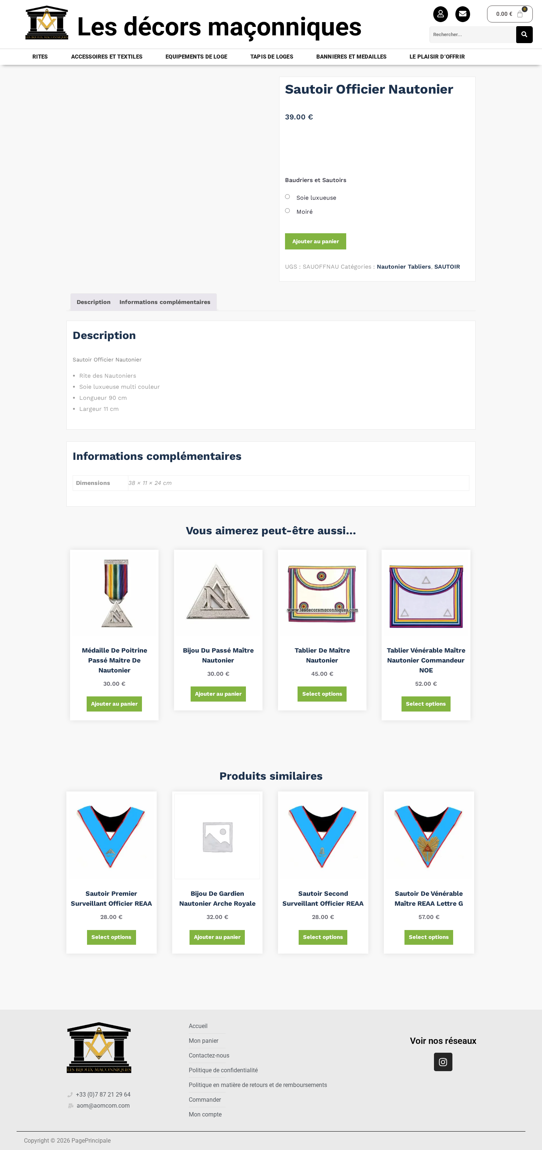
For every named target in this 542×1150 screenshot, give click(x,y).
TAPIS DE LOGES (271, 56)
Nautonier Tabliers (404, 266)
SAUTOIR (447, 266)
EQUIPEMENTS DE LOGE (196, 56)
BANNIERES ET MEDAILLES (351, 56)
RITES (40, 56)
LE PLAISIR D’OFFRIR (437, 56)
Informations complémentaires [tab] (165, 301)
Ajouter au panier (315, 241)
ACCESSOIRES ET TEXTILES (107, 56)
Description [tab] (94, 301)
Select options (322, 694)
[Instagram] (443, 1062)
